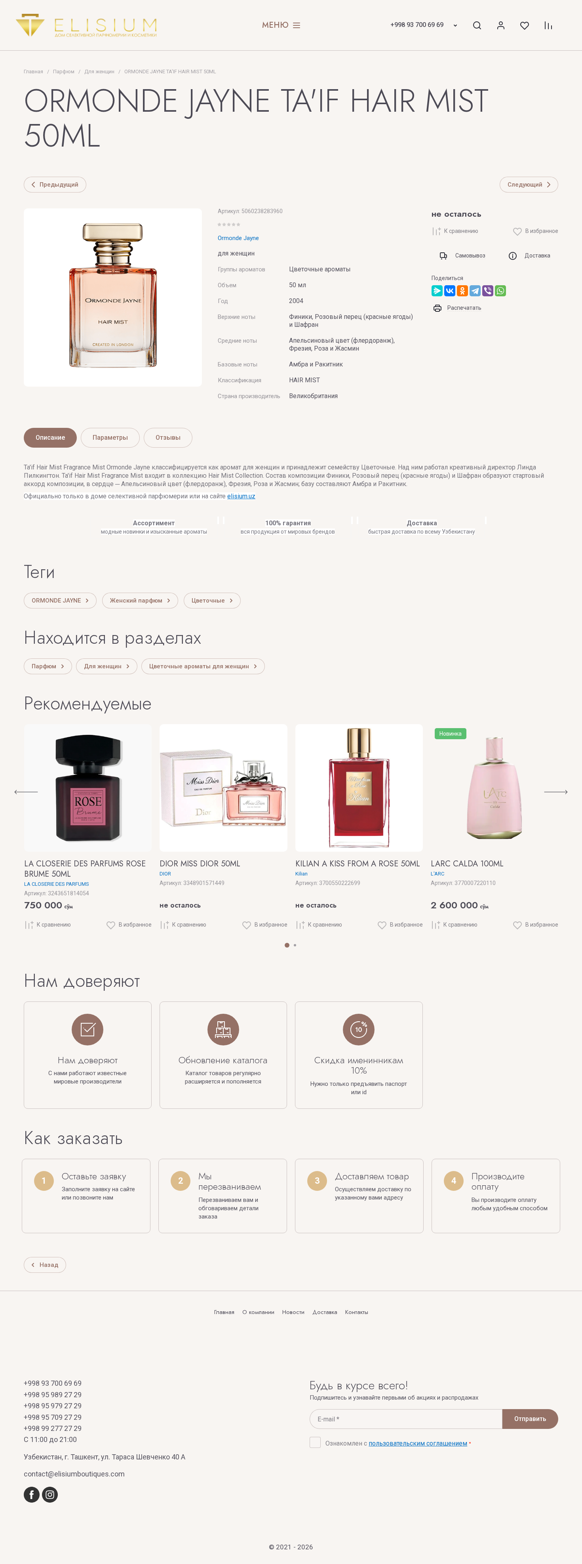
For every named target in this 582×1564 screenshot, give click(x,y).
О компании (258, 1312)
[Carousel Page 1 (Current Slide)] (287, 945)
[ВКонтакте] (449, 290)
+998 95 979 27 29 (53, 1406)
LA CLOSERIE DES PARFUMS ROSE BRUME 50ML (85, 869)
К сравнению (461, 231)
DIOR (165, 874)
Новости (293, 1312)
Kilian (301, 874)
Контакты (356, 1312)
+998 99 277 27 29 (53, 1428)
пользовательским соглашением (418, 1443)
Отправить (530, 1419)
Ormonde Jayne (238, 238)
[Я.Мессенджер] (437, 290)
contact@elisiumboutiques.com (74, 1474)
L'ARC (437, 874)
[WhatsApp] (500, 290)
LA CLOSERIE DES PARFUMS (56, 884)
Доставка (324, 1312)
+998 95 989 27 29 (53, 1394)
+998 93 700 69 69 (416, 25)
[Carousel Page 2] (295, 945)
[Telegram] (475, 290)
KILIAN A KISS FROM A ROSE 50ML (357, 864)
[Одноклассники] (462, 290)
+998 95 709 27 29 (53, 1417)
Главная (224, 1312)
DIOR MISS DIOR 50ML (200, 864)
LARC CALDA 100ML (467, 864)
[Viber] (487, 290)
